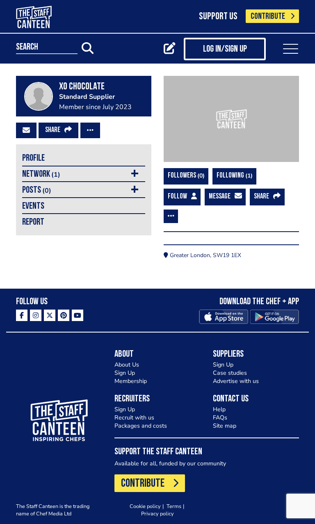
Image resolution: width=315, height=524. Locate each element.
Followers (185, 176)
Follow (177, 196)
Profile (33, 158)
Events (33, 206)
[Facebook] (21, 315)
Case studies (230, 373)
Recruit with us (134, 417)
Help (219, 409)
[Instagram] (35, 315)
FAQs (220, 417)
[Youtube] (77, 315)
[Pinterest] (63, 315)
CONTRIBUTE (268, 16)
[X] (49, 315)
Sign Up (124, 373)
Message (220, 196)
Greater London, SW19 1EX (204, 255)
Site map (224, 426)
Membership (130, 381)
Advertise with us (236, 381)
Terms (174, 506)
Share (52, 130)
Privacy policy (157, 513)
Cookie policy (145, 506)
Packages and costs (140, 426)
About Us (126, 365)
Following (234, 176)
